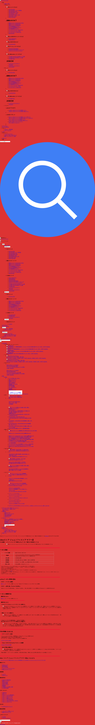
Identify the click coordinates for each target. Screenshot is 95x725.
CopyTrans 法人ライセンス (7, 706)
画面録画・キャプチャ (14, 384)
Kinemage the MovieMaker (13, 48)
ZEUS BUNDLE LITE (13, 11)
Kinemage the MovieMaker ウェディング (16, 49)
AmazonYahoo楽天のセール (10, 135)
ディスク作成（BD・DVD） (14, 378)
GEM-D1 (10, 324)
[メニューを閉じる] (0, 242)
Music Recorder (11, 33)
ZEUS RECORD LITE (13, 12)
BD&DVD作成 (5, 682)
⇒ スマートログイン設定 (6, 640)
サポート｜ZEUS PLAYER (7, 696)
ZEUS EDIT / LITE (12, 257)
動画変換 (4, 685)
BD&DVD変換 (5, 683)
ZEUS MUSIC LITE (13, 13)
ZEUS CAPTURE (12, 17)
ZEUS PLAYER (12, 9)
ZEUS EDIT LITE (13, 16)
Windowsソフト (7, 246)
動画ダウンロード (12, 380)
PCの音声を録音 (5, 688)
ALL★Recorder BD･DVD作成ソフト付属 (17, 56)
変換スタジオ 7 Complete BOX (14, 24)
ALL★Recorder (12, 58)
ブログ (3, 131)
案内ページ (3, 583)
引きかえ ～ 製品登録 (8, 129)
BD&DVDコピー (5, 684)
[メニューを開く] (0, 240)
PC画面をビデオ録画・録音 (7, 686)
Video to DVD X (12, 39)
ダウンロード (4, 125)
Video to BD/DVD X (12, 38)
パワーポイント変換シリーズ (8, 711)
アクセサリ (6, 319)
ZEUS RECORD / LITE (13, 254)
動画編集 (10, 388)
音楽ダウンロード (12, 381)
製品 (3, 244)
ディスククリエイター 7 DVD (14, 31)
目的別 (5, 377)
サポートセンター (7, 130)
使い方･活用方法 (5, 127)
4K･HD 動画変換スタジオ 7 (14, 26)
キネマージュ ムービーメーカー (8, 668)
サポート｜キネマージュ (7, 701)
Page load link (2, 724)
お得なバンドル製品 (15, 392)
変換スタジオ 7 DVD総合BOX (15, 25)
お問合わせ (4, 692)
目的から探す (7, 3)
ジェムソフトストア (8, 333)
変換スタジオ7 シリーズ (9, 513)
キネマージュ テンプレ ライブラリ (15, 50)
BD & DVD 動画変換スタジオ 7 (15, 27)
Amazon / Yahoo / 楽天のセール (10, 334)
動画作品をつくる (12, 389)
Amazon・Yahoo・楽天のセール (10, 530)
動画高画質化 (4, 666)
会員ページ (4, 138)
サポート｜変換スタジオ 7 (7, 698)
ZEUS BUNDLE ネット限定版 (15, 10)
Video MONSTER (12, 44)
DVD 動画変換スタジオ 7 (14, 28)
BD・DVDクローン (12, 387)
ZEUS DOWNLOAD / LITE (14, 256)
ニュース (4, 674)
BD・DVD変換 (12, 386)
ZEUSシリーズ (7, 512)
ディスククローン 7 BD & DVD (15, 32)
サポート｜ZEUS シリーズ (7, 697)
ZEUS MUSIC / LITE (13, 255)
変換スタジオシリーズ (6, 712)
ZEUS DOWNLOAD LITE (14, 14)
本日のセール (5, 332)
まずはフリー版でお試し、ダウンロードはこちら (18, 393)
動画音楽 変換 (11, 385)
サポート (4, 327)
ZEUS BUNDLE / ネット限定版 (15, 252)
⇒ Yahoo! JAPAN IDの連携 (6, 644)
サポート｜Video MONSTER (7, 699)
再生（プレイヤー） (13, 379)
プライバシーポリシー (6, 718)
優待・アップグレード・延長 (10, 136)
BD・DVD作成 (5, 667)
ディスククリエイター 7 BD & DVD (16, 29)
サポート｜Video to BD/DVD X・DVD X (10, 700)
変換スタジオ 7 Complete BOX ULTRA (16, 78)
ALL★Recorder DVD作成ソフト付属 (16, 57)
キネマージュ (7, 516)
